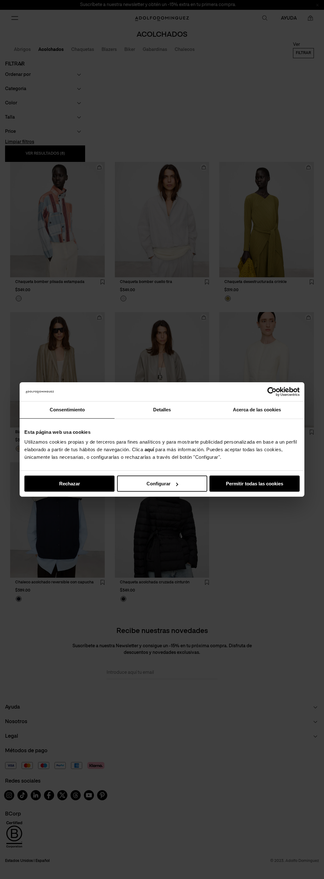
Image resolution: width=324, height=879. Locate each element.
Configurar (158, 483)
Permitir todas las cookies (254, 483)
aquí (149, 449)
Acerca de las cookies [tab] (257, 409)
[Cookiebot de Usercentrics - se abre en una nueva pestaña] (272, 391)
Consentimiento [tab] (67, 409)
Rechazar (69, 483)
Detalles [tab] (162, 409)
